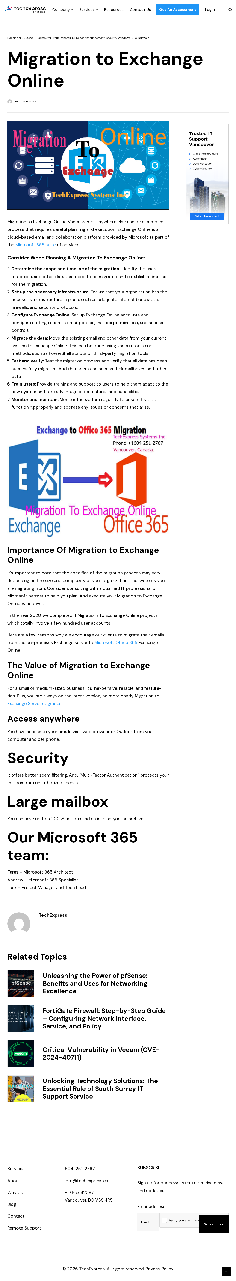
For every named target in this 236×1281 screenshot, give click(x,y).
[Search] (230, 9)
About (13, 1181)
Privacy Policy (160, 1269)
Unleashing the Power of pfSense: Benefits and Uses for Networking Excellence (95, 983)
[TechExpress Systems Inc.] (25, 9)
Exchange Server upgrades (34, 703)
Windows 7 (142, 38)
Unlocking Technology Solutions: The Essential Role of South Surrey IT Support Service (100, 1089)
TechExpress (27, 101)
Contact (15, 1216)
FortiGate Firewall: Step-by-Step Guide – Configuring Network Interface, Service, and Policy (104, 1019)
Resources (114, 9)
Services (87, 9)
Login (210, 9)
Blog (11, 1204)
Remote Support (24, 1228)
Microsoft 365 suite (35, 245)
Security (111, 38)
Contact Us (140, 9)
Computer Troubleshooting (55, 38)
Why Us (15, 1192)
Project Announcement (89, 38)
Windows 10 (126, 38)
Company (61, 9)
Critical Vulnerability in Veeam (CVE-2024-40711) (101, 1054)
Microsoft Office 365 (115, 642)
